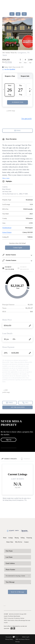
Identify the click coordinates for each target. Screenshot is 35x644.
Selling (22, 537)
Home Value (9, 542)
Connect (26, 542)
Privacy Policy (9, 639)
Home (4, 537)
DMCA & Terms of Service (23, 639)
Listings (10, 537)
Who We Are (18, 542)
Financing (29, 537)
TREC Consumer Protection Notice (14, 618)
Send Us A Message (17, 592)
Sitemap (17, 641)
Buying (17, 537)
